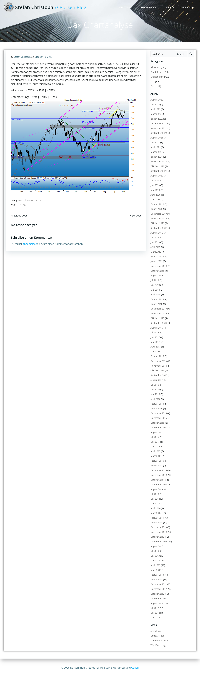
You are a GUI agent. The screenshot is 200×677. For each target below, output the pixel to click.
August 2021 (156, 137)
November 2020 (158, 161)
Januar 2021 (156, 156)
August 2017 (156, 327)
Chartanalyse (148, 7)
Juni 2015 (155, 441)
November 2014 (158, 474)
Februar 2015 (157, 460)
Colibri (135, 667)
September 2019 (158, 228)
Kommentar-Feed (159, 640)
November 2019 (158, 218)
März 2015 (155, 455)
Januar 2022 (156, 118)
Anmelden (155, 630)
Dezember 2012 (158, 584)
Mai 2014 (155, 503)
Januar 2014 (156, 522)
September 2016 (158, 375)
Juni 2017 (155, 337)
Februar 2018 (157, 299)
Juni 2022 (155, 104)
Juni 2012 (155, 612)
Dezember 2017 (158, 308)
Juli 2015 (154, 436)
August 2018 (156, 275)
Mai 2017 (155, 341)
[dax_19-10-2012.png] (73, 145)
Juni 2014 (155, 498)
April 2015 (155, 451)
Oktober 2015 (157, 422)
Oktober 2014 (157, 479)
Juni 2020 (155, 185)
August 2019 (156, 232)
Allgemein (155, 67)
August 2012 (156, 603)
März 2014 (155, 512)
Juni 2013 (155, 555)
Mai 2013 (155, 560)
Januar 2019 (156, 261)
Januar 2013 (156, 579)
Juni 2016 (155, 389)
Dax (40, 200)
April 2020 (155, 194)
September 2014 (158, 484)
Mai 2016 (155, 394)
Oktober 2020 (157, 166)
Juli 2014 (154, 494)
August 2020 (156, 175)
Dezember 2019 (158, 213)
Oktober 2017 (157, 318)
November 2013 (158, 532)
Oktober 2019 (157, 223)
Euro (152, 86)
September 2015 (158, 427)
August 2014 (156, 489)
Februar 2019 (157, 256)
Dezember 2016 (158, 361)
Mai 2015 (155, 446)
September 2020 (158, 170)
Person (170, 7)
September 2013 (158, 541)
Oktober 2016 (157, 370)
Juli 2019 (154, 237)
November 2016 (158, 365)
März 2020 (155, 199)
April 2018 (155, 294)
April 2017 (155, 346)
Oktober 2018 (157, 270)
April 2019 (155, 246)
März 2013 (155, 570)
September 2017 (158, 323)
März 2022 (155, 113)
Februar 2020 (157, 204)
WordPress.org (157, 645)
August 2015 (156, 432)
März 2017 (155, 351)
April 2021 (155, 147)
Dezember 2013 (158, 527)
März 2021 (155, 151)
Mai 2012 (155, 617)
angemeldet (30, 244)
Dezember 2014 (158, 470)
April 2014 (155, 508)
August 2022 (156, 99)
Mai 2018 (155, 289)
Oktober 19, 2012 (43, 56)
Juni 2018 (155, 284)
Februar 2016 (157, 403)
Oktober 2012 (157, 593)
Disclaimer (186, 7)
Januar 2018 (156, 303)
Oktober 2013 (157, 536)
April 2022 (155, 109)
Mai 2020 (155, 190)
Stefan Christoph (22, 56)
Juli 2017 (154, 332)
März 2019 (155, 251)
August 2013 (156, 546)
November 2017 (158, 313)
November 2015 (158, 417)
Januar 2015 (156, 465)
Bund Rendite (157, 71)
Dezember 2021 (158, 123)
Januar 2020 (156, 208)
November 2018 (158, 265)
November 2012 (158, 588)
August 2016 (156, 379)
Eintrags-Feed (157, 635)
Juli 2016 (154, 384)
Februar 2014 (157, 517)
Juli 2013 (154, 550)
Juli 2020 (154, 180)
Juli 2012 (154, 608)
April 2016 (155, 399)
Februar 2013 (157, 574)
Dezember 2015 (158, 413)
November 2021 (158, 128)
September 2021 (158, 132)
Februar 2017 (157, 356)
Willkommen (126, 7)
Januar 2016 (156, 408)
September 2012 (158, 598)
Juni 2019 (155, 242)
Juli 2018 (154, 280)
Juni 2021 (155, 142)
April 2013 (155, 565)
